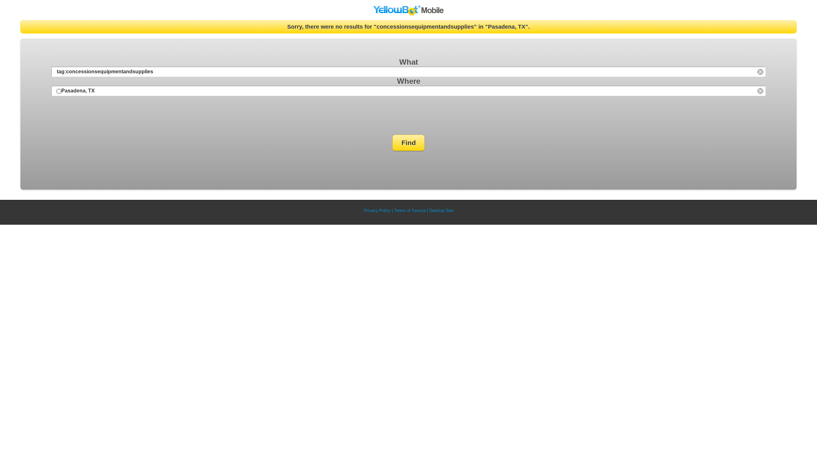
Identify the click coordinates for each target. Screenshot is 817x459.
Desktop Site (441, 210)
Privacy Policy (377, 210)
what (408, 62)
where (408, 81)
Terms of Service (410, 210)
